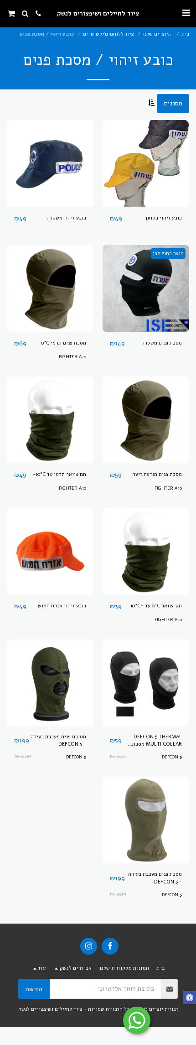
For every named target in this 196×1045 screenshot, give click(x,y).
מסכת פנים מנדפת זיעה (157, 474)
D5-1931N (118, 894)
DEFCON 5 (172, 757)
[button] (186, 13)
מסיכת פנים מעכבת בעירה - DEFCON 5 (58, 740)
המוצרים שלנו (158, 34)
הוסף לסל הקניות (144, 203)
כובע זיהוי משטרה (66, 217)
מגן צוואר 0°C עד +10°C (156, 605)
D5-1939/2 (119, 756)
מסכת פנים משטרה (161, 343)
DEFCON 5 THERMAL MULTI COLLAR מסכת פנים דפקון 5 (157, 741)
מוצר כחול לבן (168, 253)
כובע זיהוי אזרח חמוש (62, 605)
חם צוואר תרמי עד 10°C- (59, 474)
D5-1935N (22, 756)
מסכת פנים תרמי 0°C (63, 343)
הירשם (34, 989)
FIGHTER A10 (72, 357)
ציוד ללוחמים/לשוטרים (108, 34)
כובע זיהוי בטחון (163, 217)
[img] (146, 163)
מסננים (173, 103)
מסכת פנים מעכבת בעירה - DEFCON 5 (155, 878)
